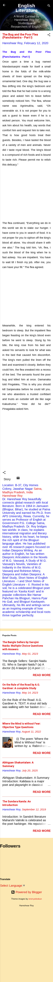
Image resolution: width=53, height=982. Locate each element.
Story (7, 479)
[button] (49, 35)
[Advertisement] (26, 194)
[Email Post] (18, 478)
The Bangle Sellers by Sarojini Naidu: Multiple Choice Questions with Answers (22, 646)
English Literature (27, 8)
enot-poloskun (35, 899)
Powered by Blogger (28, 892)
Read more (42, 675)
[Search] (49, 6)
